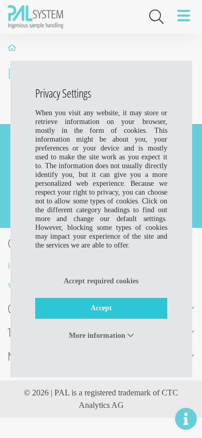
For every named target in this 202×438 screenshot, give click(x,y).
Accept (101, 308)
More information (98, 335)
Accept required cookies (101, 281)
